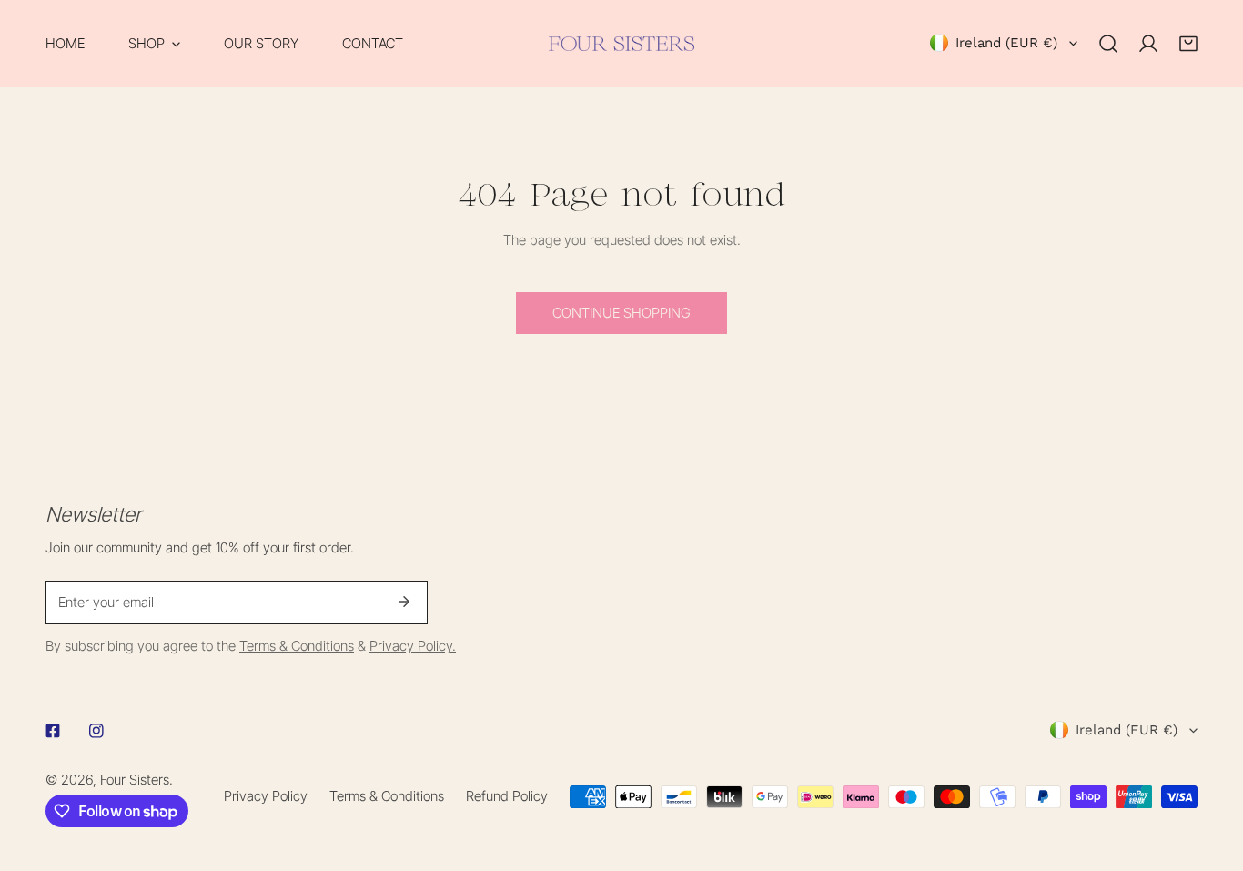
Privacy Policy (266, 796)
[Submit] (404, 602)
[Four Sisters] (621, 43)
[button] (154, 44)
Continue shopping (621, 312)
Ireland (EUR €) (1006, 43)
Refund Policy (507, 796)
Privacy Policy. (412, 645)
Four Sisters (134, 779)
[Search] (1108, 44)
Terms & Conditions (296, 645)
